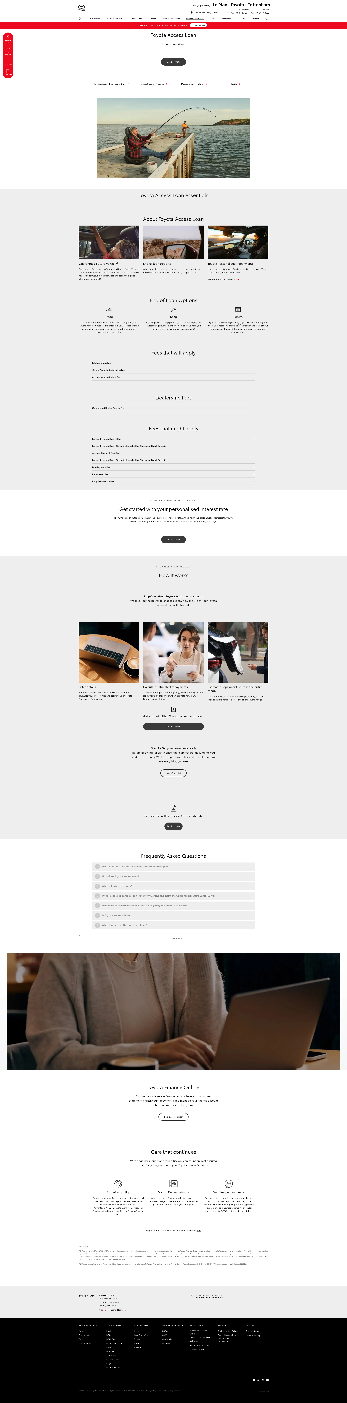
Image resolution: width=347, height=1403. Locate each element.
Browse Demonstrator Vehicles (200, 1339)
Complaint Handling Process (169, 1390)
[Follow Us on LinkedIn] (267, 1379)
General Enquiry (253, 1335)
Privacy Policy (151, 1390)
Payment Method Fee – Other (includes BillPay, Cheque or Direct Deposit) (129, 445)
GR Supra (166, 1343)
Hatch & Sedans (88, 1325)
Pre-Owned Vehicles (115, 18)
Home (79, 18)
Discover (241, 18)
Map (101, 1309)
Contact (255, 18)
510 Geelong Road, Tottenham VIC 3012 (211, 12)
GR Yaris (165, 1331)
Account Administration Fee (106, 376)
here (199, 1230)
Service (153, 18)
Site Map (140, 1390)
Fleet (212, 18)
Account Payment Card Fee (106, 452)
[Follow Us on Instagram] (262, 1379)
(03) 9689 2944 (242, 11)
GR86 (164, 1335)
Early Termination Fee (103, 481)
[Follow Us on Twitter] (258, 1379)
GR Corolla (167, 1339)
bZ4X (108, 1335)
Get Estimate (173, 61)
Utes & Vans (141, 1325)
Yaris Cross (111, 1355)
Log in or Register (173, 1116)
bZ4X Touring (112, 1339)
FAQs (234, 83)
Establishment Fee (101, 362)
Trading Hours (115, 1309)
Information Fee (100, 474)
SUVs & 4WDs (113, 1325)
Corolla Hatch (85, 1335)
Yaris (81, 1331)
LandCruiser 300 (113, 1367)
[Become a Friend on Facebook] (253, 1379)
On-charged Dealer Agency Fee (108, 407)
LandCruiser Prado (114, 1343)
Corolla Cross (112, 1359)
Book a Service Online (228, 1331)
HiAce (136, 1343)
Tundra (137, 1339)
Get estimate (173, 539)
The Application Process (151, 83)
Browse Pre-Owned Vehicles (199, 1332)
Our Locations (252, 1331)
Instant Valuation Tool (199, 1345)
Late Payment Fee (101, 467)
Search (266, 19)
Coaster (138, 1347)
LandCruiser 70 (141, 1335)
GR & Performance (173, 1325)
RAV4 (108, 1331)
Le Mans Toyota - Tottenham (231, 4)
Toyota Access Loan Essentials (110, 83)
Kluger (109, 1363)
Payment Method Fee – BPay (106, 438)
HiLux (136, 1331)
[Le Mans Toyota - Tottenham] (81, 8)
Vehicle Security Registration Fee (108, 369)
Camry (81, 1339)
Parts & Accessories (171, 18)
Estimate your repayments (221, 279)
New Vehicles (94, 18)
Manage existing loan (192, 83)
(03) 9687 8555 (262, 11)
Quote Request (197, 1349)
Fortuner (110, 1351)
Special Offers (137, 18)
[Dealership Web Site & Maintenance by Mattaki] (264, 1390)
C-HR (108, 1347)
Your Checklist (173, 772)
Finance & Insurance (195, 18)
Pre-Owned (196, 1325)
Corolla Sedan (85, 1343)
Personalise (226, 18)
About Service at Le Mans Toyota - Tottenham (227, 1338)
